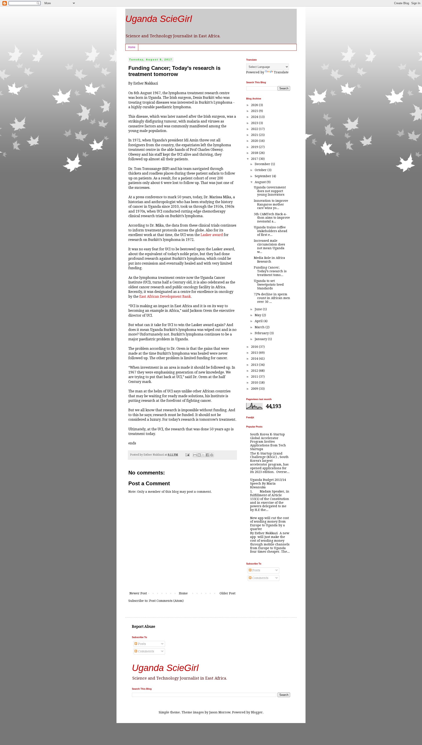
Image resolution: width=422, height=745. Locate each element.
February (262, 333)
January (261, 339)
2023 (255, 123)
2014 (255, 358)
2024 (255, 117)
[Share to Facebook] (207, 455)
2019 (255, 147)
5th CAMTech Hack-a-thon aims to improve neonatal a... (272, 217)
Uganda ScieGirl (158, 19)
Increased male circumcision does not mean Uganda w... (269, 246)
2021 (255, 135)
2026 (255, 105)
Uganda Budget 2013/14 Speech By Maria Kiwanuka (268, 483)
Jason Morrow (219, 712)
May (258, 315)
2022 (255, 129)
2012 (255, 370)
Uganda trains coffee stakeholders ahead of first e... (270, 230)
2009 (255, 388)
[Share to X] (203, 455)
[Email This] (195, 455)
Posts (255, 570)
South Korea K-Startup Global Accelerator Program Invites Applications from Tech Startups (268, 442)
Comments (259, 578)
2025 (255, 111)
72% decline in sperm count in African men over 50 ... (272, 297)
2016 (255, 346)
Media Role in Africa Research (269, 259)
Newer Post (138, 593)
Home (131, 47)
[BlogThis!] (199, 455)
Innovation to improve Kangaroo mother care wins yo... (271, 204)
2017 (255, 159)
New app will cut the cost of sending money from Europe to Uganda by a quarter (269, 523)
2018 (255, 153)
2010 (255, 382)
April (259, 321)
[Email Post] (187, 454)
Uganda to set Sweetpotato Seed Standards (269, 284)
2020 (255, 141)
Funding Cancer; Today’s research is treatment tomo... (270, 271)
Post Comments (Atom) (166, 600)
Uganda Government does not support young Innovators (270, 191)
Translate (281, 72)
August (261, 182)
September (263, 176)
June (259, 309)
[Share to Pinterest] (211, 455)
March (260, 327)
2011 (255, 376)
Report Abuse (143, 626)
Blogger (257, 712)
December (263, 164)
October (261, 170)
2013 (255, 364)
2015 (255, 352)
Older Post (227, 593)
